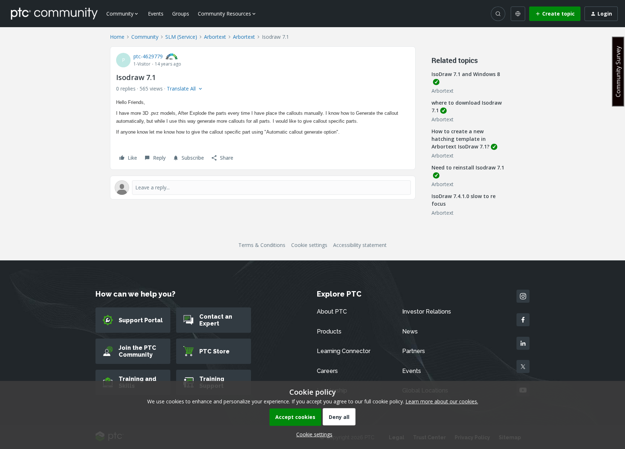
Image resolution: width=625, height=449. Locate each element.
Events (155, 13)
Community (144, 36)
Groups (180, 13)
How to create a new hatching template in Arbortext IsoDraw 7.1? (460, 139)
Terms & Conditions (261, 245)
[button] (555, 14)
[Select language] (518, 14)
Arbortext (215, 36)
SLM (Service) (181, 36)
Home (117, 36)
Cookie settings (309, 245)
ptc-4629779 (148, 56)
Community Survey (618, 71)
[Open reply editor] (262, 187)
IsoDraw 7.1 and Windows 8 (465, 74)
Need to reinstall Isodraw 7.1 (467, 167)
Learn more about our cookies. (441, 401)
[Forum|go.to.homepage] (54, 13)
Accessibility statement (360, 245)
